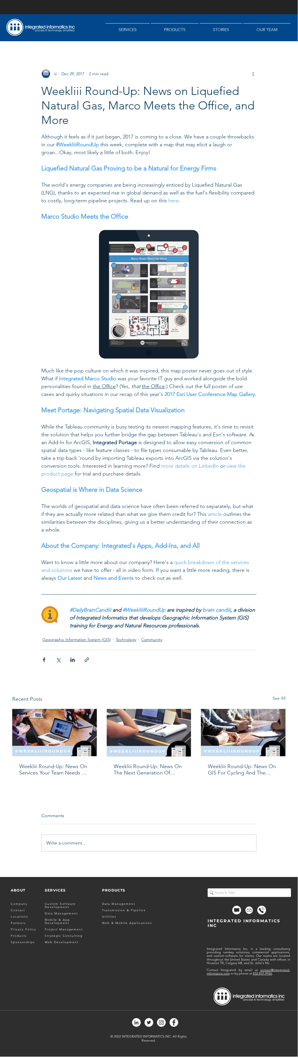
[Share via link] (87, 659)
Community (151, 639)
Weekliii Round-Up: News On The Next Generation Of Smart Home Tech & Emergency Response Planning (148, 769)
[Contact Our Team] (236, 910)
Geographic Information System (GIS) (76, 639)
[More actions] (252, 73)
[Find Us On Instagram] (161, 1022)
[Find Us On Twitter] (148, 1022)
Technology (126, 639)
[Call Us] (261, 910)
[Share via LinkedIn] (72, 659)
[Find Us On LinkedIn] (136, 1022)
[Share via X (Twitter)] (58, 659)
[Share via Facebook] (44, 659)
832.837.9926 (262, 973)
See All (279, 698)
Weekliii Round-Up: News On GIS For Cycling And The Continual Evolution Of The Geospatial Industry (242, 769)
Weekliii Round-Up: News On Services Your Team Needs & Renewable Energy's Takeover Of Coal (53, 769)
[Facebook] (173, 1022)
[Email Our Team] (249, 910)
